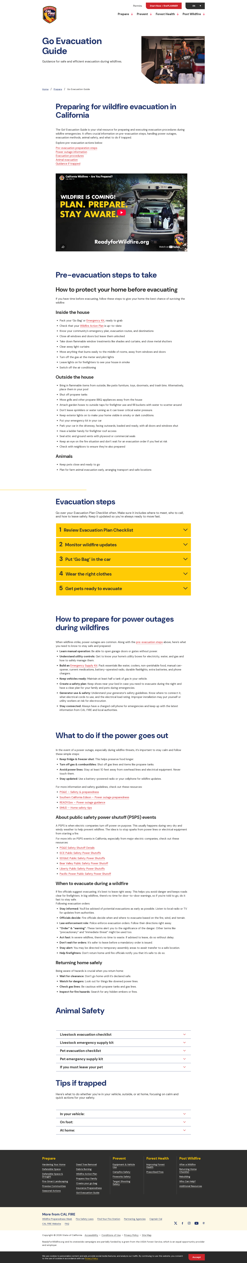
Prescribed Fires (155, 1171)
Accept (196, 1257)
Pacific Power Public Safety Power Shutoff (85, 874)
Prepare (124, 14)
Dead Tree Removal (86, 1164)
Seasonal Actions (51, 1190)
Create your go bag (86, 1183)
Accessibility (91, 1235)
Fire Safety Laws (85, 1219)
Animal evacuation (67, 160)
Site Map (146, 1235)
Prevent (143, 14)
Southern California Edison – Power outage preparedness (94, 797)
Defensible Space (51, 1169)
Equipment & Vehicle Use (124, 1166)
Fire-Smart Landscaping (55, 1181)
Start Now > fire (164, 5)
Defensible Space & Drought (52, 1175)
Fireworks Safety (122, 1176)
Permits (137, 5)
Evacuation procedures (70, 156)
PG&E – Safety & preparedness (79, 792)
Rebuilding (184, 1176)
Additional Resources (190, 1186)
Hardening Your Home (53, 1164)
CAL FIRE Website (51, 1223)
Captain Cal (155, 1219)
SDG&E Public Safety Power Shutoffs (82, 858)
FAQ (67, 1223)
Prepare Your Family (86, 1178)
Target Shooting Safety (121, 1183)
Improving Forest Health (155, 1166)
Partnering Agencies (135, 1219)
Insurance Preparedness (89, 1188)
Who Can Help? (187, 1181)
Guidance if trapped (68, 163)
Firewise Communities (54, 1186)
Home (45, 89)
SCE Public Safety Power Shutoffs (80, 853)
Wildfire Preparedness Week (57, 1219)
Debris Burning (84, 1169)
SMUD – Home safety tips (76, 808)
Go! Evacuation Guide (87, 1192)
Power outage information (71, 152)
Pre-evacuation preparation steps (76, 148)
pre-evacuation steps (149, 642)
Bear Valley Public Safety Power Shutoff (84, 863)
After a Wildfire (187, 1164)
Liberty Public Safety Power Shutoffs (82, 868)
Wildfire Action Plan (92, 326)
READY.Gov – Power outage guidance (82, 802)
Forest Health (165, 14)
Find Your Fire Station (108, 1219)
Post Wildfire (192, 14)
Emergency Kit (95, 320)
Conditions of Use (111, 1235)
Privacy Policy (91, 1258)
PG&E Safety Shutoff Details (77, 848)
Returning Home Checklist (188, 1170)
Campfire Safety (121, 1171)
